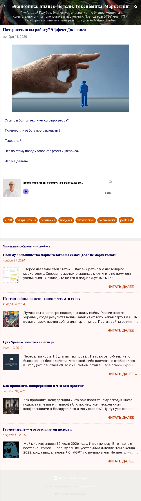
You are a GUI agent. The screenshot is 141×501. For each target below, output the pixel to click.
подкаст (66, 220)
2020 (8, 220)
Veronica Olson (87, 486)
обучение (48, 220)
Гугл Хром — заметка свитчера (29, 342)
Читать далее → (123, 287)
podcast (126, 220)
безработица (26, 220)
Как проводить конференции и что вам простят (43, 386)
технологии (85, 220)
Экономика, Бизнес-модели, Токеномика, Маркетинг (70, 6)
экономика (107, 220)
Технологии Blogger (73, 478)
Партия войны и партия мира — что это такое (41, 298)
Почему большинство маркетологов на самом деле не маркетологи (60, 255)
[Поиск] (136, 7)
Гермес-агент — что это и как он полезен (37, 429)
